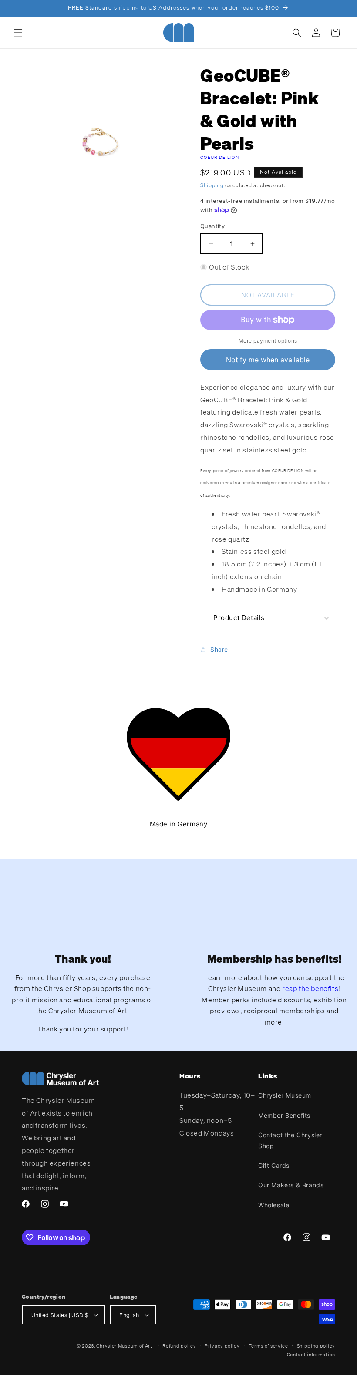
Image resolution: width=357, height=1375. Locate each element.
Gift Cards (274, 1165)
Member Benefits (284, 1115)
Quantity (212, 225)
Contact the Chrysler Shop (290, 1140)
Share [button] (219, 649)
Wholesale (273, 1205)
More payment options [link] (268, 340)
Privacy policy (222, 1346)
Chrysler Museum (284, 1095)
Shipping (212, 185)
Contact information (311, 1354)
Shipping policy (316, 1346)
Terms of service (268, 1346)
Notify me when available (268, 359)
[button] (18, 32)
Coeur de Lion (219, 157)
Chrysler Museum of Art (124, 1346)
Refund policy (179, 1346)
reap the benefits (310, 988)
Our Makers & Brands (290, 1185)
